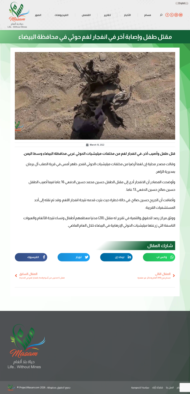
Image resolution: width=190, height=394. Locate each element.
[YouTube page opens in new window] (181, 15)
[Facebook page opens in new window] (167, 15)
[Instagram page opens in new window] (176, 15)
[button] (159, 257)
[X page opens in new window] (172, 15)
